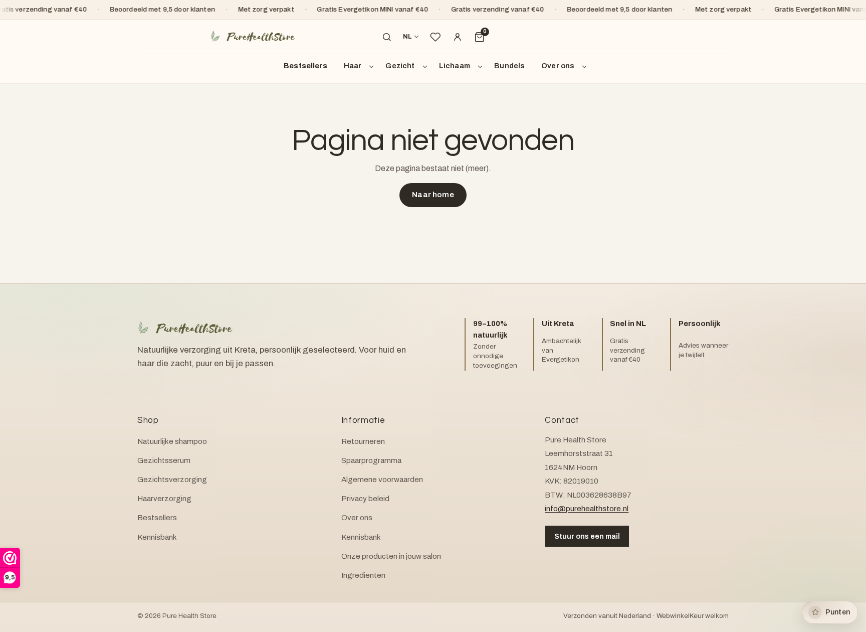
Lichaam (454, 66)
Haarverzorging (164, 499)
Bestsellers (305, 66)
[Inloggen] (457, 37)
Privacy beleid (365, 499)
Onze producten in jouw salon (391, 556)
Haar (353, 66)
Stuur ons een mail (587, 536)
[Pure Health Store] (252, 37)
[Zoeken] (386, 37)
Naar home (433, 195)
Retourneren (363, 441)
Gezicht (399, 66)
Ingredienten (363, 575)
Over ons (557, 66)
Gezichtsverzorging (172, 480)
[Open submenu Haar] (373, 66)
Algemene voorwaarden (382, 480)
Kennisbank (157, 537)
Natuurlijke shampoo (172, 441)
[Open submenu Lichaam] (482, 66)
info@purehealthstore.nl (586, 509)
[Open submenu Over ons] (586, 66)
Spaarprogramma (371, 460)
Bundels (509, 66)
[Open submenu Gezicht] (426, 66)
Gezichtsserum (163, 460)
